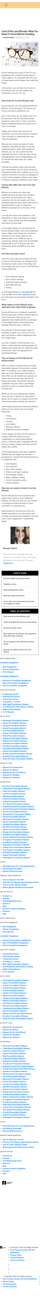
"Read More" (8, 563)
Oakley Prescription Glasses (14, 801)
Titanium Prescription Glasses (15, 738)
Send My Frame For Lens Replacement (19, 866)
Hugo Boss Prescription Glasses (16, 845)
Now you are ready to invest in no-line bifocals (17, 650)
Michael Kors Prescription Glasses (17, 814)
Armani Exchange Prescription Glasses (19, 809)
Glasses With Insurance (12, 871)
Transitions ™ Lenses (11, 702)
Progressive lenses (11, 694)
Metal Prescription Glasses (14, 736)
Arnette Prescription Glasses (15, 852)
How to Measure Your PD (13, 880)
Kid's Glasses (8, 672)
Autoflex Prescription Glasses (15, 835)
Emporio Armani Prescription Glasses (18, 806)
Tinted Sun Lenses (10, 699)
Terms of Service (17, 1260)
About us (6, 903)
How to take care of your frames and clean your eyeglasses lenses (18, 602)
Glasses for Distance (11, 777)
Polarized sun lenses (11, 697)
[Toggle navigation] (6, 5)
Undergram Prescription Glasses (16, 857)
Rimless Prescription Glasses (15, 741)
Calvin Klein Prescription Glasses (16, 789)
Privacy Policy (16, 1255)
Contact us (7, 896)
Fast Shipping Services (12, 901)
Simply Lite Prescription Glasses (16, 832)
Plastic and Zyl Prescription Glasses (17, 754)
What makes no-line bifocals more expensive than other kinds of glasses (19, 634)
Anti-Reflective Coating (18, 707)
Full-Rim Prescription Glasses (15, 746)
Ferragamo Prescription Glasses (16, 840)
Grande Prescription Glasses (15, 842)
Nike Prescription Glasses (13, 796)
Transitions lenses (9, 584)
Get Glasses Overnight (12, 869)
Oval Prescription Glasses (13, 731)
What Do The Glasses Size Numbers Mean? (21, 882)
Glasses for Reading (11, 775)
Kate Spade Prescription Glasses (16, 850)
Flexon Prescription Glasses (14, 822)
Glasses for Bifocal (10, 770)
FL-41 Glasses (8, 712)
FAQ (4, 914)
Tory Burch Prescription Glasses (16, 804)
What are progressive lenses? (14, 595)
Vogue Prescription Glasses (14, 855)
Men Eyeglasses (9, 667)
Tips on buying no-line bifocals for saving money (18, 642)
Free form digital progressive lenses (16, 578)
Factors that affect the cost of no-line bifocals (19, 622)
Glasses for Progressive (13, 767)
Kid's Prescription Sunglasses (15, 685)
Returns (6, 898)
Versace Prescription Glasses (15, 812)
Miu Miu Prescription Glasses (15, 827)
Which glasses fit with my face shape (18, 887)
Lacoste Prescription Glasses (15, 824)
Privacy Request (17, 1257)
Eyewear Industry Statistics (14, 909)
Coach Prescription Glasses (14, 794)
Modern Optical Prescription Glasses (18, 837)
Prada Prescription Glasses (14, 799)
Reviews (6, 911)
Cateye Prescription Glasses (14, 725)
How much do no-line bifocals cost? (16, 616)
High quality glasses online (13, 590)
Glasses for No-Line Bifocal (14, 772)
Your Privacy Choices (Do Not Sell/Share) (20, 1279)
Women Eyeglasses (11, 669)
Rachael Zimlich (9, 37)
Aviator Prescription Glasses (14, 733)
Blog (4, 906)
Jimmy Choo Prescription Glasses (17, 847)
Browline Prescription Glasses (15, 756)
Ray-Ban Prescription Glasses (15, 786)
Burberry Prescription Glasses (15, 829)
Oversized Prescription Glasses (16, 748)
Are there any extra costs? (12, 628)
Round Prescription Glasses (14, 728)
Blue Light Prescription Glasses (16, 704)
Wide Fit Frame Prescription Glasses (18, 759)
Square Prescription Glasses (14, 723)
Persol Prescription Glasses (14, 817)
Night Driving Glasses (12, 709)
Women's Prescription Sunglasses (17, 680)
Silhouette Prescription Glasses (16, 819)
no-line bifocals (25, 292)
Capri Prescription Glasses (14, 791)
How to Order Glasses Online (15, 885)
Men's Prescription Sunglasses (15, 683)
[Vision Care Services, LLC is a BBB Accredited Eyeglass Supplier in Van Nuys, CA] (7, 1183)
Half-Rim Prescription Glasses (15, 743)
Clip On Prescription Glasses (14, 751)
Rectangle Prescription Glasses (16, 720)
